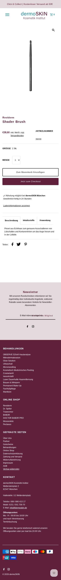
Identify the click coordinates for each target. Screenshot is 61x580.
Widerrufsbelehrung (12, 460)
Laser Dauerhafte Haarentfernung (18, 379)
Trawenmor (8, 412)
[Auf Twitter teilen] (19, 245)
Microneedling (9, 367)
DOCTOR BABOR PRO (13, 418)
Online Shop (8, 450)
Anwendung (45, 220)
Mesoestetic (8, 421)
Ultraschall (8, 364)
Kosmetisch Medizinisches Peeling (18, 370)
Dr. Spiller (7, 409)
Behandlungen (9, 447)
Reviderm (7, 406)
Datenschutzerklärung (13, 453)
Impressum (8, 463)
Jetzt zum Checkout (30, 181)
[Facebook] (27, 327)
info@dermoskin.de (18, 508)
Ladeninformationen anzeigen (16, 206)
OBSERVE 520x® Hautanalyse (17, 354)
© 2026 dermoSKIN (11, 574)
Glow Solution (9, 361)
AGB (5, 466)
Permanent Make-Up (12, 385)
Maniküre (7, 392)
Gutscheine (8, 444)
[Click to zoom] (53, 30)
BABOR (6, 415)
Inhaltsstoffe (28, 220)
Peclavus (7, 424)
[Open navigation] (7, 15)
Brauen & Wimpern (11, 382)
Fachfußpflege (9, 389)
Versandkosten (17, 136)
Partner (6, 441)
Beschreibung (11, 220)
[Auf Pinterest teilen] (25, 245)
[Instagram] (33, 327)
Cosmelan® (8, 373)
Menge (6, 160)
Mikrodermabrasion (11, 358)
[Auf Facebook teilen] (12, 245)
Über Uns (7, 438)
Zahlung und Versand (12, 457)
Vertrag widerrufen (11, 469)
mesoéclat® (8, 376)
